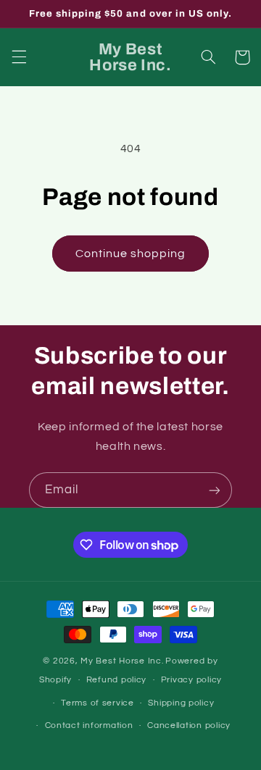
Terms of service (97, 703)
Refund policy (116, 680)
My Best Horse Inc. (121, 661)
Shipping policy (181, 703)
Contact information (89, 725)
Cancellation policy (189, 725)
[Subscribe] (214, 490)
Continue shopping (130, 253)
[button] (19, 57)
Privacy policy (191, 680)
